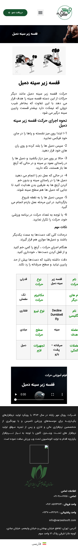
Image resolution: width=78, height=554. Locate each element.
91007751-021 (61, 496)
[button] (40, 12)
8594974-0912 (54, 504)
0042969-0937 (50, 512)
